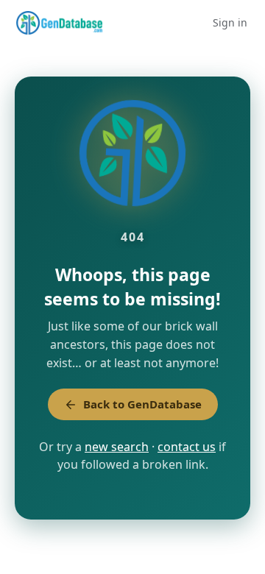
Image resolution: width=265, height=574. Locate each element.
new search (117, 447)
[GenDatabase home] (59, 22)
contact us (187, 447)
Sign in (230, 22)
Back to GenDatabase (142, 404)
